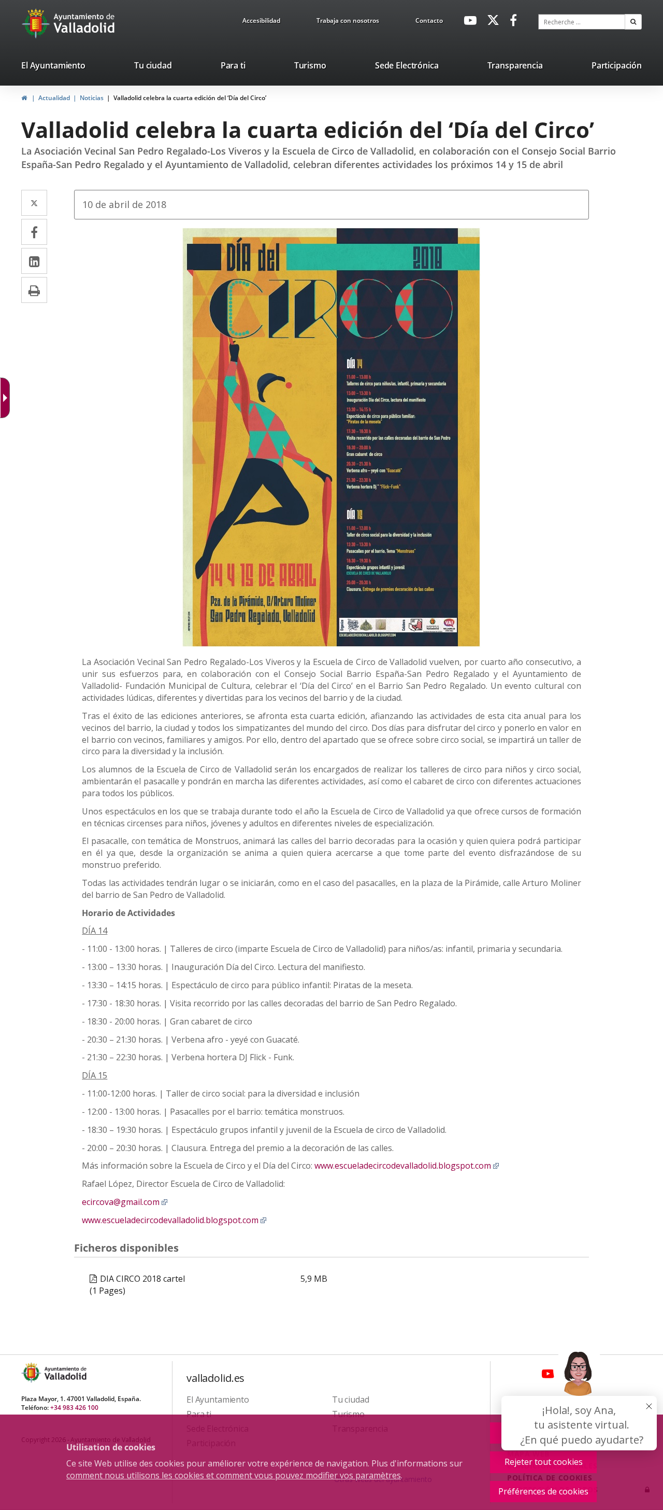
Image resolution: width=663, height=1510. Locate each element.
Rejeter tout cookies (544, 1461)
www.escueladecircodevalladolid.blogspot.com (406, 1165)
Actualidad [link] (54, 97)
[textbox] (581, 22)
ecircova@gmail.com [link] (125, 1202)
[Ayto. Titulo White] (84, 23)
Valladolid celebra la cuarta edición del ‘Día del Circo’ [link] (189, 97)
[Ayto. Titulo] (65, 1372)
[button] (633, 22)
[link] (261, 22)
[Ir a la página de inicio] (37, 23)
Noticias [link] (92, 97)
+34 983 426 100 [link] (74, 1407)
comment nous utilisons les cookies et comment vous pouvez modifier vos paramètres (233, 1475)
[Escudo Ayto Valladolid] (32, 1372)
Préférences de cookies (543, 1491)
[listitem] (53, 67)
